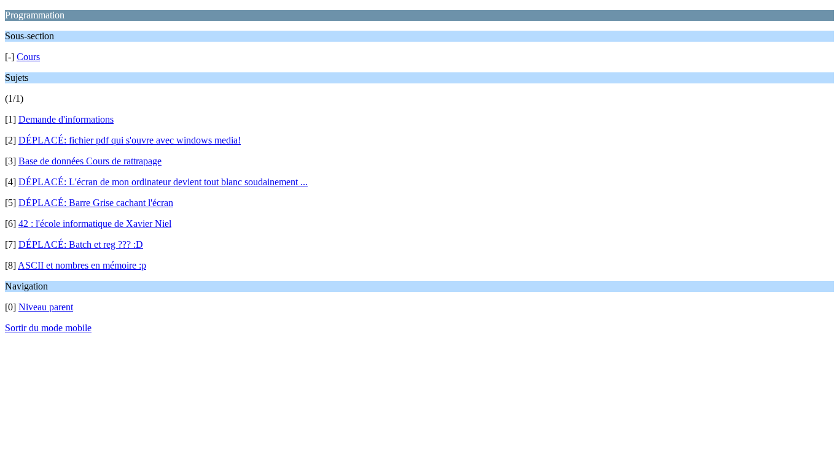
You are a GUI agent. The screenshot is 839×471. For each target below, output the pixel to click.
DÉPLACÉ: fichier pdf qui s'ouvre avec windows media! (129, 140)
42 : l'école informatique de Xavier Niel (94, 223)
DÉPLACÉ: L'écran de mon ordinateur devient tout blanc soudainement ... (163, 182)
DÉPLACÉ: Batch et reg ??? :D (80, 244)
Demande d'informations (66, 119)
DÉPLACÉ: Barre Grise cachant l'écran (95, 202)
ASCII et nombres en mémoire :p (82, 265)
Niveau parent (45, 307)
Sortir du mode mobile (48, 328)
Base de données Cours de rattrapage (90, 161)
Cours (28, 57)
